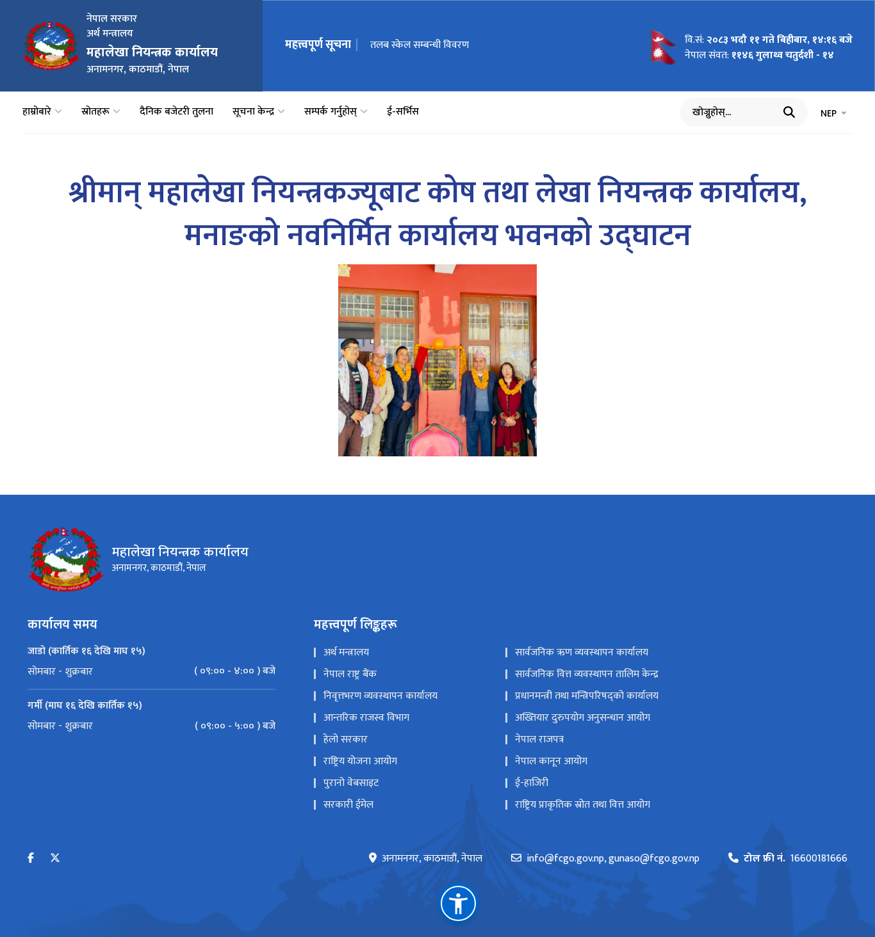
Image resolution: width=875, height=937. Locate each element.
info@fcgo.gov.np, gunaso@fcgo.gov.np (613, 859)
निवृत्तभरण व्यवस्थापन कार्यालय (380, 696)
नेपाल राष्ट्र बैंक (350, 674)
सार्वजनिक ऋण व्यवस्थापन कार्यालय (581, 652)
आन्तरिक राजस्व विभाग (366, 717)
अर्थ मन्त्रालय (346, 652)
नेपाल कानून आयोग (551, 761)
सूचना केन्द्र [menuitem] (253, 112)
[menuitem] (151, 671)
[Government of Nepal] (51, 45)
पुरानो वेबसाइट (351, 783)
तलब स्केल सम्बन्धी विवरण (419, 45)
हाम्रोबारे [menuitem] (36, 112)
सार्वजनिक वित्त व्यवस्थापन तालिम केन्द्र (586, 674)
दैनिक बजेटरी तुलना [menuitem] (176, 112)
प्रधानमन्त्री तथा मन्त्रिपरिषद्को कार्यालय (586, 696)
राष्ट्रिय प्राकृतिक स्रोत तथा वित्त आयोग (582, 804)
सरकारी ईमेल (348, 804)
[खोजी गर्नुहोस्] (789, 112)
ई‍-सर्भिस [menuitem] (403, 112)
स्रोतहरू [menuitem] (95, 112)
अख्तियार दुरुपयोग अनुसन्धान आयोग (582, 717)
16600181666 (795, 859)
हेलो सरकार (345, 739)
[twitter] (55, 858)
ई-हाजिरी (531, 783)
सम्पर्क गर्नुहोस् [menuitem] (330, 112)
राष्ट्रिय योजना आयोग (360, 761)
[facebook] (31, 858)
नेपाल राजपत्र (539, 739)
